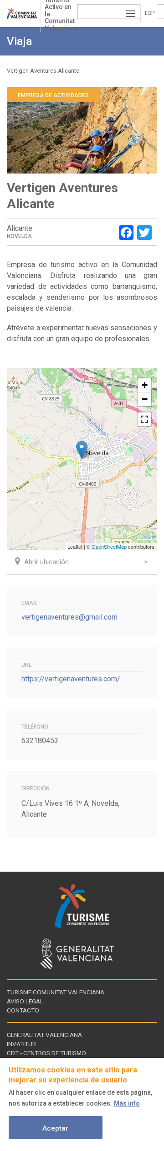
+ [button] (145, 385)
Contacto (23, 1010)
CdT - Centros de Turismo (46, 1053)
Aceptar (55, 1128)
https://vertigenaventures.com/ (70, 679)
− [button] (145, 399)
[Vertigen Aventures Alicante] (81, 450)
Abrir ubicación (46, 562)
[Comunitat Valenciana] (23, 13)
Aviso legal (25, 1001)
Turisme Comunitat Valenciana (55, 992)
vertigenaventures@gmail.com (69, 617)
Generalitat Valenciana (44, 1034)
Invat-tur (21, 1043)
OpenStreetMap (109, 546)
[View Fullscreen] (144, 419)
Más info (127, 1103)
